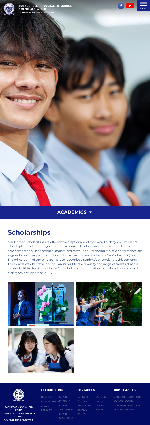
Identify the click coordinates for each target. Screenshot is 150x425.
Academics (72, 212)
